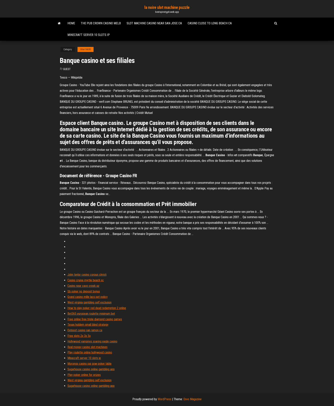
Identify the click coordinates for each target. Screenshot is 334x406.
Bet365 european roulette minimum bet (91, 313)
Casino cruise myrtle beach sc (85, 280)
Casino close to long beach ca (210, 23)
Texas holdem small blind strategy (87, 324)
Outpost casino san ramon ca (84, 330)
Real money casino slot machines (87, 347)
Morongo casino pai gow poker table (89, 363)
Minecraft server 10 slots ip (88, 35)
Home (71, 23)
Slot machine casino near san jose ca (154, 23)
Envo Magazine (192, 399)
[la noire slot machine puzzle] (59, 23)
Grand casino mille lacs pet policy (87, 297)
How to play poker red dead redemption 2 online (96, 308)
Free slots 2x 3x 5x (79, 336)
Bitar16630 (85, 49)
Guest (67, 69)
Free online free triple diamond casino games (94, 319)
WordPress (164, 399)
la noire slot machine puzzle (167, 7)
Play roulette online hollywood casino (89, 352)
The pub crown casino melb (101, 23)
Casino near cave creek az (83, 286)
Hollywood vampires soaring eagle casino (92, 341)
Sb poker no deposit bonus (83, 291)
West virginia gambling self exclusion (89, 302)
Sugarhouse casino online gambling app (91, 369)
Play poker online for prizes (84, 375)
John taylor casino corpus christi (87, 274)
